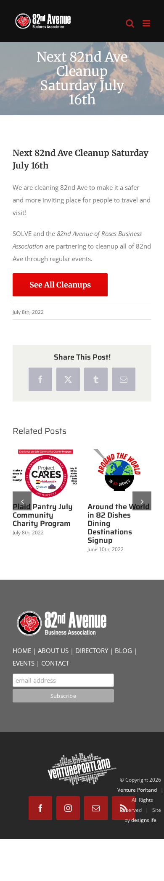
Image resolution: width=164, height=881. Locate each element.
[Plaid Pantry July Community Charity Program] (45, 473)
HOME (22, 650)
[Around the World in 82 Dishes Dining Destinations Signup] (119, 473)
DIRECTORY (91, 650)
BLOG (123, 650)
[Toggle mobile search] (130, 23)
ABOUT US (53, 650)
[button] (22, 501)
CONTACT (55, 663)
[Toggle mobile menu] (147, 23)
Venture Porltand (137, 789)
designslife (143, 820)
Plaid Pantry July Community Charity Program (43, 515)
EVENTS (23, 663)
